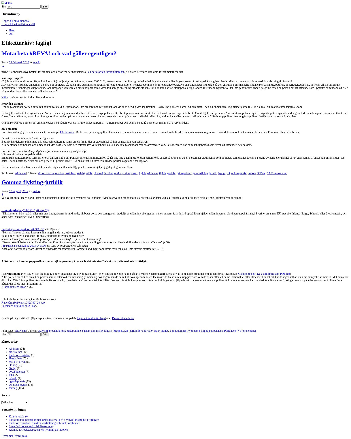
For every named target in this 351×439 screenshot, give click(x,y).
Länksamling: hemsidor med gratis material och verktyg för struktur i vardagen (54, 419)
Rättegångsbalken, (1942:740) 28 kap (23, 302)
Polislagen (230, 330)
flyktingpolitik (167, 173)
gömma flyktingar (101, 330)
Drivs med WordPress (14, 435)
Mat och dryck (17, 361)
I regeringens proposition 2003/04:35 (22, 229)
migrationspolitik (236, 173)
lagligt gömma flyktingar (183, 330)
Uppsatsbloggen (18, 384)
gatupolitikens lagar (78, 330)
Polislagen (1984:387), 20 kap (18, 305)
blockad (98, 173)
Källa (4, 97)
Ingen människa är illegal (91, 318)
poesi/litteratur (17, 371)
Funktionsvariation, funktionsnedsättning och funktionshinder (44, 423)
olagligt (203, 330)
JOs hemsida (67, 132)
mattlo (36, 62)
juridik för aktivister (141, 330)
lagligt (221, 173)
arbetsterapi (15, 351)
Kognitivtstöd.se (18, 416)
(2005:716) (18, 210)
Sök (3, 6)
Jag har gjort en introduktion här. (105, 71)
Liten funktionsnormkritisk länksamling (31, 426)
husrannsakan (121, 330)
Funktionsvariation (19, 355)
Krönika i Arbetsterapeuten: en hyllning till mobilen (38, 429)
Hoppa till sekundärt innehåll (18, 24)
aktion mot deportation (51, 173)
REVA (261, 173)
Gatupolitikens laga (249, 273)
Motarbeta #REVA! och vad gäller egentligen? (58, 53)
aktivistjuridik (84, 173)
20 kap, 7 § (42, 210)
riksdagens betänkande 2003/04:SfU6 (24, 245)
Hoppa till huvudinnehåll (15, 20)
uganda (13, 378)
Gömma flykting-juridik (32, 182)
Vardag (13, 388)
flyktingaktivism (148, 173)
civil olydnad (129, 173)
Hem (11, 30)
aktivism (70, 173)
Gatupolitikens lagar (13, 286)
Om (11, 33)
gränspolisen (184, 173)
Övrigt (12, 368)
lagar (156, 330)
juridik (213, 173)
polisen (252, 173)
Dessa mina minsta (123, 318)
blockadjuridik (112, 173)
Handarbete (15, 358)
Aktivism (20, 173)
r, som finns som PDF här (275, 273)
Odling (13, 365)
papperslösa (216, 330)
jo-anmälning (200, 173)
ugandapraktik (17, 381)
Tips (11, 374)
